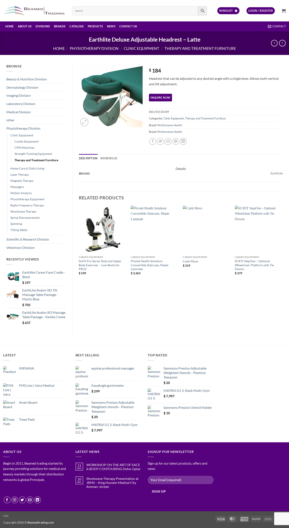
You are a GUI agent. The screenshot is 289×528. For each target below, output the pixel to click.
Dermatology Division (22, 87)
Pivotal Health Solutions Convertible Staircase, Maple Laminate (149, 265)
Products (95, 26)
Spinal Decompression (25, 217)
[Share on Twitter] (160, 141)
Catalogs (76, 26)
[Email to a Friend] (167, 141)
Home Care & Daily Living (27, 168)
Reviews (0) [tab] (108, 158)
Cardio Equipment (26, 141)
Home (9, 26)
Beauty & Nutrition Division (26, 79)
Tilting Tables (19, 230)
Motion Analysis (21, 193)
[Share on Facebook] (152, 141)
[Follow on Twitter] (22, 499)
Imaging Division (18, 95)
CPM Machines (24, 147)
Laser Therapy (19, 174)
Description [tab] (88, 158)
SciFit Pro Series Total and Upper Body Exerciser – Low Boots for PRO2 (100, 265)
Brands (60, 26)
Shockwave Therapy (23, 211)
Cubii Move (190, 261)
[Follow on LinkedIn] (37, 499)
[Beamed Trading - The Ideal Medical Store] (34, 10)
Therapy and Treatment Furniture (200, 48)
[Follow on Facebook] (7, 499)
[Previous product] (282, 43)
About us (25, 26)
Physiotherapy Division (94, 48)
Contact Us (128, 26)
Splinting (16, 223)
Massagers (17, 187)
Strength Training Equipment (33, 153)
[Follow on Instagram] (14, 499)
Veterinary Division (20, 247)
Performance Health (169, 125)
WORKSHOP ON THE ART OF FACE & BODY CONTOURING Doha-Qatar (113, 467)
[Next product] (274, 43)
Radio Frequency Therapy (27, 205)
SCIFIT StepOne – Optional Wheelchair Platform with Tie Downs (254, 265)
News (111, 26)
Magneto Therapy (21, 180)
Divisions (43, 26)
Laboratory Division (20, 104)
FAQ (6, 515)
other (10, 120)
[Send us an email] (29, 499)
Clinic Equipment (141, 48)
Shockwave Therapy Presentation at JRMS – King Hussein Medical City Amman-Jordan (112, 482)
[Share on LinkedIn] (183, 141)
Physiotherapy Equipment (27, 199)
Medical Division (18, 112)
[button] (260, 10)
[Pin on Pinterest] (175, 141)
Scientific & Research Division (27, 239)
